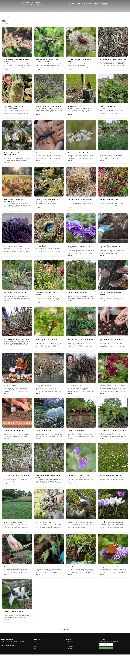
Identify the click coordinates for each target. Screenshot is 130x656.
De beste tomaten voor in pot (77, 567)
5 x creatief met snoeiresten (109, 153)
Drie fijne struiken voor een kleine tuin (112, 567)
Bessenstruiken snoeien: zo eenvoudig (16, 339)
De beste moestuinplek (43, 430)
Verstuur (106, 647)
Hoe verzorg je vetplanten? (13, 246)
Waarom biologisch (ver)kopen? (78, 153)
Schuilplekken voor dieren (76, 430)
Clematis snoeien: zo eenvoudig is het (112, 386)
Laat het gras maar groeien (13, 522)
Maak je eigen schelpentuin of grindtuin (16, 292)
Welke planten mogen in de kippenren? (80, 522)
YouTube (70, 646)
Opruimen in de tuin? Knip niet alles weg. (113, 59)
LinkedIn (70, 648)
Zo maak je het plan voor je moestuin (16, 430)
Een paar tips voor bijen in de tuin (78, 475)
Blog (90, 3)
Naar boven (65, 629)
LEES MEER (6, 69)
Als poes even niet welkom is (13, 611)
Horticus (8, 647)
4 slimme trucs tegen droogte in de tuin (113, 430)
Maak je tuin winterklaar (43, 386)
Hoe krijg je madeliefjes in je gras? (111, 475)
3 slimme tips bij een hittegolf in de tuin (16, 475)
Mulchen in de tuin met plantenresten (80, 199)
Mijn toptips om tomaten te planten (47, 567)
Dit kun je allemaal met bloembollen (111, 522)
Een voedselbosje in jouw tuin (77, 292)
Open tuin (84, 3)
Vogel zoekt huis (41, 246)
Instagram (70, 644)
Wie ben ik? (97, 3)
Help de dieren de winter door (46, 153)
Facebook (70, 641)
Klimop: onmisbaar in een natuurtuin (47, 199)
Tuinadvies (71, 3)
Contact (105, 3)
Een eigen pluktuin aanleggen (109, 199)
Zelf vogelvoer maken (11, 386)
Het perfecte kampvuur (43, 522)
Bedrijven (78, 3)
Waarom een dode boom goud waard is (48, 106)
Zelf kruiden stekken (10, 567)
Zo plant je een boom (75, 386)
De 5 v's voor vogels (74, 106)
